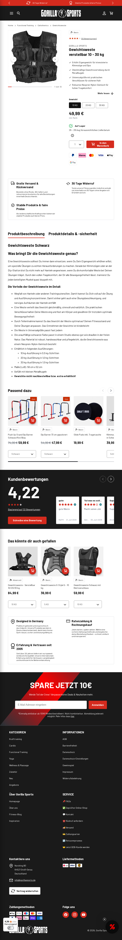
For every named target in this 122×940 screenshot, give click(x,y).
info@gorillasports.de (25, 880)
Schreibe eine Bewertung (27, 520)
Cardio (12, 745)
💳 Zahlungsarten (71, 834)
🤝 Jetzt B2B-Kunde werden (76, 847)
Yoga (11, 758)
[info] (72, 135)
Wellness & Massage (19, 765)
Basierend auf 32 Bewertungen (24, 509)
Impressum (68, 771)
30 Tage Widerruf (40, 3)
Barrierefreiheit (70, 745)
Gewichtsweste (59, 25)
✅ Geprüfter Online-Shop (75, 807)
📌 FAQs (67, 801)
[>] (113, 3)
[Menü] (16, 920)
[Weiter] (111, 390)
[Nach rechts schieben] (55, 59)
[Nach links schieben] (14, 59)
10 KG (75, 105)
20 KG (88, 105)
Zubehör (13, 771)
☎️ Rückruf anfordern (73, 820)
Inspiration (14, 820)
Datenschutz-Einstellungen (75, 758)
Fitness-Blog (15, 814)
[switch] (10, 928)
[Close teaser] (104, 919)
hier (72, 716)
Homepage (14, 801)
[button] (18, 13)
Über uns (13, 807)
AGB (65, 739)
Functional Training (25, 25)
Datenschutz (69, 752)
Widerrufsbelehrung (72, 778)
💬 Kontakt (68, 814)
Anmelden (98, 704)
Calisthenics (43, 25)
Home (10, 25)
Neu (11, 778)
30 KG (102, 105)
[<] (9, 3)
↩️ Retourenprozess (72, 840)
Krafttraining (15, 739)
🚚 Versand (68, 827)
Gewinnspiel (68, 765)
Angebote (14, 784)
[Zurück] (103, 390)
